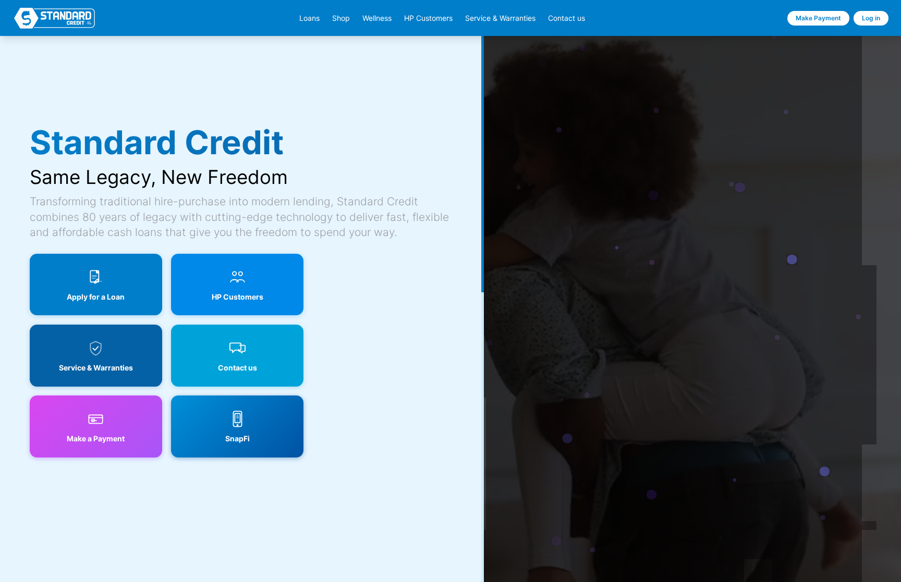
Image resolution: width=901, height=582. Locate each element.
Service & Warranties (500, 18)
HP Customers (428, 18)
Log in (871, 18)
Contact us (566, 18)
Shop (341, 18)
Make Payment (818, 18)
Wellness (377, 18)
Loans (309, 18)
